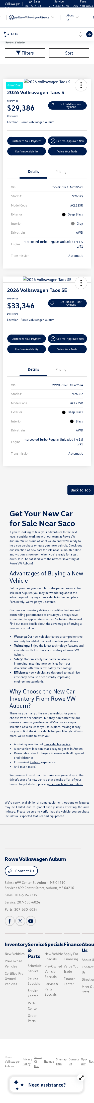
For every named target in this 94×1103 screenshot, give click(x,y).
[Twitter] (20, 921)
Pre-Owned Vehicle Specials (53, 971)
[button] (67, 141)
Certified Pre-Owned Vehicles (15, 978)
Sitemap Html (61, 1061)
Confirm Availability (26, 151)
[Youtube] (31, 921)
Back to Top (81, 489)
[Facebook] (10, 921)
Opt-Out (84, 1061)
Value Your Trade (67, 151)
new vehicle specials (57, 744)
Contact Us (24, 870)
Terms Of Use (38, 1061)
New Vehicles (15, 954)
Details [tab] (33, 171)
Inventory (16, 944)
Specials (54, 944)
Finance (73, 944)
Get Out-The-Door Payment (70, 105)
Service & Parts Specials (51, 989)
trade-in (35, 762)
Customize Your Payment (26, 140)
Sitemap (49, 1061)
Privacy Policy (27, 1061)
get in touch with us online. (65, 784)
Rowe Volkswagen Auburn (13, 1061)
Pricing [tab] (60, 171)
